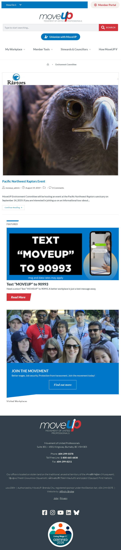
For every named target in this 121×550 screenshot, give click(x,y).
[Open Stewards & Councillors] (90, 49)
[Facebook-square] (44, 512)
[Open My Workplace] (24, 49)
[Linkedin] (68, 512)
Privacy (63, 498)
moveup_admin (13, 188)
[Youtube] (60, 512)
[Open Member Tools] (51, 49)
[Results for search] (51, 32)
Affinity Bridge (66, 491)
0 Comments (58, 188)
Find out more (63, 384)
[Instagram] (52, 512)
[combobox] (51, 27)
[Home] (48, 64)
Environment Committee (65, 64)
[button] (18, 297)
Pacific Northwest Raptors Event (23, 181)
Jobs (56, 498)
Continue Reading (15, 206)
